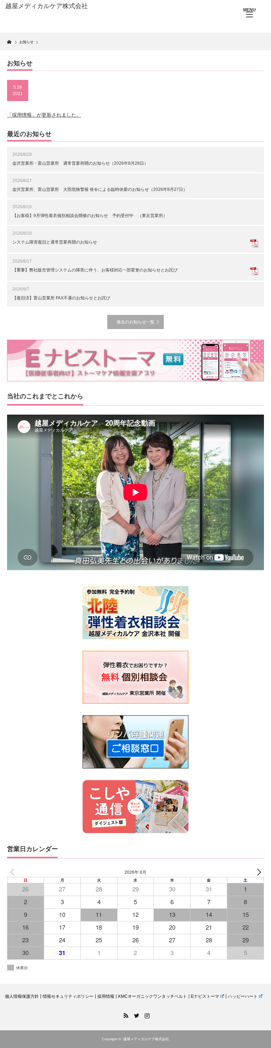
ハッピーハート (243, 996)
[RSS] (125, 1014)
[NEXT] (257, 872)
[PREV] (13, 872)
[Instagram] (146, 1014)
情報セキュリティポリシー (68, 996)
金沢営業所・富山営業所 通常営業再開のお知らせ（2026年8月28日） (80, 163)
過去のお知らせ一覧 (135, 322)
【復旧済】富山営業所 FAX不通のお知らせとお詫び (61, 297)
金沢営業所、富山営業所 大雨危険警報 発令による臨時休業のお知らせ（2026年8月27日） (99, 189)
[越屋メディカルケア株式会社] (59, 6)
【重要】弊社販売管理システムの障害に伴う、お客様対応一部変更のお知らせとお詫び (94, 270)
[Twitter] (135, 1014)
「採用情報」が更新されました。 (44, 115)
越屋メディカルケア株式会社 (146, 1039)
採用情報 (105, 996)
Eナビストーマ (205, 996)
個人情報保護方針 (22, 996)
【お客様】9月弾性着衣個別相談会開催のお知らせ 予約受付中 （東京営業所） (89, 215)
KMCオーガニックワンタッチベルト (152, 996)
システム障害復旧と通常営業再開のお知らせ (54, 242)
